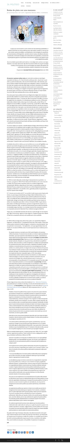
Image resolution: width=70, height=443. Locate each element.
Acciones (56, 139)
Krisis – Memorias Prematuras (39, 282)
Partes (55, 113)
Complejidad (57, 121)
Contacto (28, 6)
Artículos (56, 143)
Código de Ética (44, 2)
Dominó (56, 123)
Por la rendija (57, 115)
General (56, 161)
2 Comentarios (44, 12)
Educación (56, 126)
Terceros (56, 117)
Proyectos (56, 174)
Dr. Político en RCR (54, 2)
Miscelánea (56, 111)
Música (56, 135)
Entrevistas (57, 154)
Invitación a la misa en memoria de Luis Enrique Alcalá (58, 13)
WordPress (34, 440)
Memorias (34, 12)
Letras (55, 132)
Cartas (55, 145)
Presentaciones (58, 172)
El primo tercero (57, 26)
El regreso (57, 95)
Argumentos (28, 12)
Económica (57, 152)
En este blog (28, 2)
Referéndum (57, 177)
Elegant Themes (18, 440)
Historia (56, 130)
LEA (55, 163)
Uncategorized (56, 183)
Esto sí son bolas (57, 40)
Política (38, 12)
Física (55, 128)
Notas (55, 168)
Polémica (56, 170)
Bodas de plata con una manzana (21, 10)
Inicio (22, 2)
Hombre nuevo (56, 42)
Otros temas (56, 119)
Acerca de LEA (36, 2)
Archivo (22, 6)
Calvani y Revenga (57, 44)
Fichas (55, 158)
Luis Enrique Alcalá (13, 12)
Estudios (56, 156)
